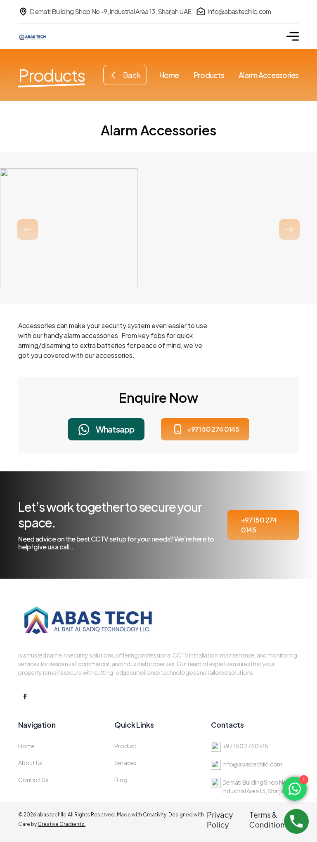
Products (209, 75)
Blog (120, 779)
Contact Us (33, 779)
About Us (30, 762)
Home (169, 75)
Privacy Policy (220, 819)
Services (125, 762)
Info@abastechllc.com (239, 11)
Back (132, 75)
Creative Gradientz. (61, 824)
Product (125, 746)
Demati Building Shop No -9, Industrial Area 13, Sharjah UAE (110, 11)
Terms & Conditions (268, 819)
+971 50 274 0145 (213, 429)
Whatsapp (115, 429)
